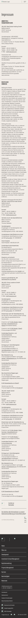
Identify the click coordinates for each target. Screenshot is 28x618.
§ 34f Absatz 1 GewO (16, 328)
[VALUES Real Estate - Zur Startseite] (9, 2)
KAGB (19, 271)
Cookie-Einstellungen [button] (7, 598)
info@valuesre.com (11, 52)
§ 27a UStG (9, 238)
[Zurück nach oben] (3, 539)
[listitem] (11, 614)
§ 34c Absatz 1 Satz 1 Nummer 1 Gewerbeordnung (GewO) (12, 323)
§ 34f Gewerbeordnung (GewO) (10, 383)
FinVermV (19, 388)
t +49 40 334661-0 (7, 588)
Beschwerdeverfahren (7, 601)
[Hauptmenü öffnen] (24, 1)
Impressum (4, 592)
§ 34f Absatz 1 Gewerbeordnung (12, 357)
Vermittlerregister (6, 350)
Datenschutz (5, 595)
